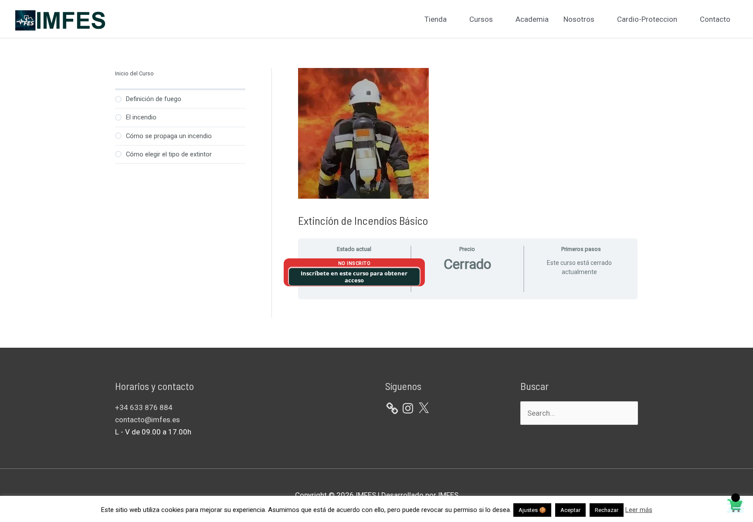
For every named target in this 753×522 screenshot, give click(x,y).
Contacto (715, 19)
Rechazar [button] (606, 510)
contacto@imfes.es (147, 419)
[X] (424, 408)
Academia (532, 19)
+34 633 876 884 (144, 407)
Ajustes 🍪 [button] (532, 510)
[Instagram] (408, 408)
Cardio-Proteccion (647, 19)
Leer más (638, 510)
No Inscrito (354, 263)
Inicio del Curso (134, 73)
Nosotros (578, 19)
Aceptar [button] (570, 510)
